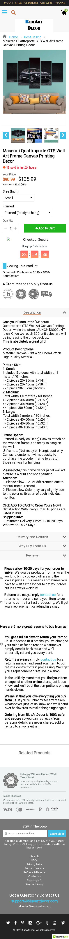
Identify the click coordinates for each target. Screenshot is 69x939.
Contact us (34, 876)
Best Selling (32, 37)
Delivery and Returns (32, 537)
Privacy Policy (35, 864)
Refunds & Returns (34, 872)
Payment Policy (35, 884)
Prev (6, 135)
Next (63, 135)
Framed (8, 206)
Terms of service (34, 868)
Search (34, 856)
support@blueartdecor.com (34, 901)
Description (32, 312)
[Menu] (4, 12)
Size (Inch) (11, 191)
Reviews (32, 555)
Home (13, 37)
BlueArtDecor (28, 930)
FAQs (34, 860)
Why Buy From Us (32, 546)
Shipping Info (34, 880)
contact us (48, 595)
